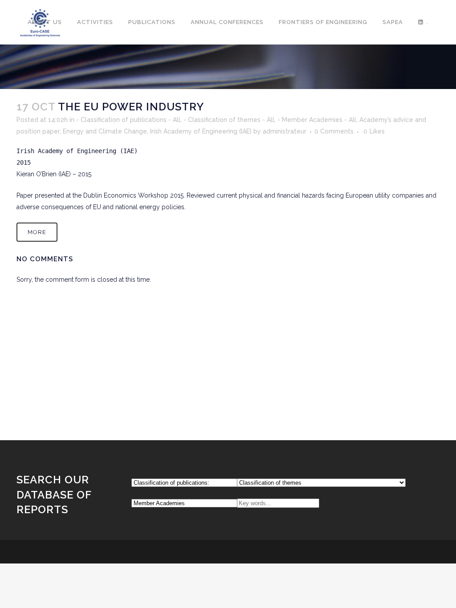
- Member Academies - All (316, 119)
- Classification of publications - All (128, 119)
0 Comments (334, 131)
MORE (37, 232)
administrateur (284, 131)
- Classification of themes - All (228, 119)
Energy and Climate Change (105, 131)
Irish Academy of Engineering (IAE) (201, 131)
